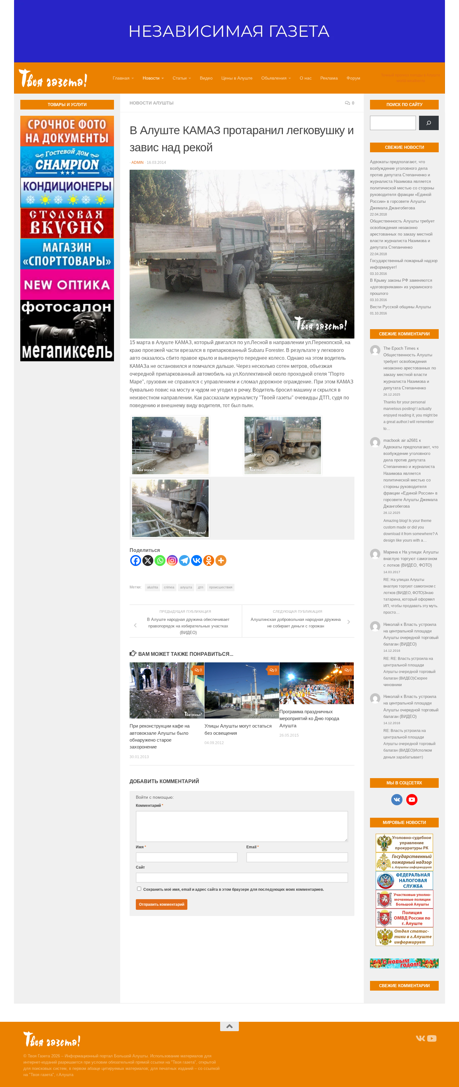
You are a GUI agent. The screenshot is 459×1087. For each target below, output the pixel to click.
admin (137, 162)
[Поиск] (429, 123)
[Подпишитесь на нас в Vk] (420, 1038)
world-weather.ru (411, 81)
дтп (200, 587)
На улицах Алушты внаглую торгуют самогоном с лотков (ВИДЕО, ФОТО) (410, 559)
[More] (220, 560)
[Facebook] (135, 560)
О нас (306, 78)
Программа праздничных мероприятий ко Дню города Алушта (309, 719)
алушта (186, 587)
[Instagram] (172, 560)
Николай (391, 624)
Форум (353, 78)
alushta (152, 587)
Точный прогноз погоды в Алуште (410, 75)
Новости (151, 78)
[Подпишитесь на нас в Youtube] (431, 1038)
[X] (147, 560)
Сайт (140, 867)
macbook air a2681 (400, 440)
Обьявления (274, 78)
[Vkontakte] (196, 560)
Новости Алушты (152, 102)
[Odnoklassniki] (208, 560)
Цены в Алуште (237, 78)
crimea (169, 587)
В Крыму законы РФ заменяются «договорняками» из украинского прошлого (401, 287)
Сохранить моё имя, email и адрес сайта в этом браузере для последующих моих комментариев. (233, 889)
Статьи (180, 78)
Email (252, 847)
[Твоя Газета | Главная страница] (53, 78)
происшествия (220, 587)
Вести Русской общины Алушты (400, 307)
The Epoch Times (399, 348)
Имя (141, 847)
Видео (206, 78)
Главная (121, 78)
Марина (390, 552)
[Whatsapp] (160, 560)
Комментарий (149, 805)
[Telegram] (184, 560)
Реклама (329, 78)
